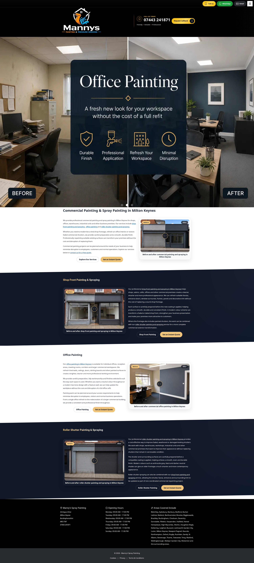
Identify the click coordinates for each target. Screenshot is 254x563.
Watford (189, 537)
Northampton (156, 534)
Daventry (181, 518)
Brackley (154, 518)
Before (146, 222)
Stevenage (161, 537)
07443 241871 (156, 20)
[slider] (165, 235)
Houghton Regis (187, 525)
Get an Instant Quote (112, 259)
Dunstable (155, 521)
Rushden (178, 534)
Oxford (165, 534)
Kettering (154, 528)
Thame (169, 537)
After (185, 222)
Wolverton (185, 541)
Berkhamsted (170, 515)
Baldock (161, 515)
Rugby (171, 534)
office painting (92, 227)
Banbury (171, 512)
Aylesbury (163, 512)
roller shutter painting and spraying (115, 227)
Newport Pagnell (175, 531)
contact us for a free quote (80, 252)
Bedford (178, 512)
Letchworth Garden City (183, 528)
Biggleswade (188, 515)
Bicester (179, 515)
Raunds (186, 531)
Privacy (122, 558)
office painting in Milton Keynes (79, 364)
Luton (153, 531)
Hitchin (177, 525)
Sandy (185, 534)
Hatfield (180, 521)
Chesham (173, 518)
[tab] (122, 205)
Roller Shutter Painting (147, 488)
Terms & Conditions (136, 558)
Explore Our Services (87, 259)
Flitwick (163, 521)
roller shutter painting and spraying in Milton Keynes (163, 439)
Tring (184, 537)
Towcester (177, 537)
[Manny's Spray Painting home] (91, 20)
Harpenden (171, 521)
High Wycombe (167, 525)
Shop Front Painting (147, 334)
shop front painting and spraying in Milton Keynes (162, 289)
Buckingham (164, 518)
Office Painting (82, 409)
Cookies (113, 558)
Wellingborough (157, 541)
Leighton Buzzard (166, 528)
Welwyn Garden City (172, 541)
